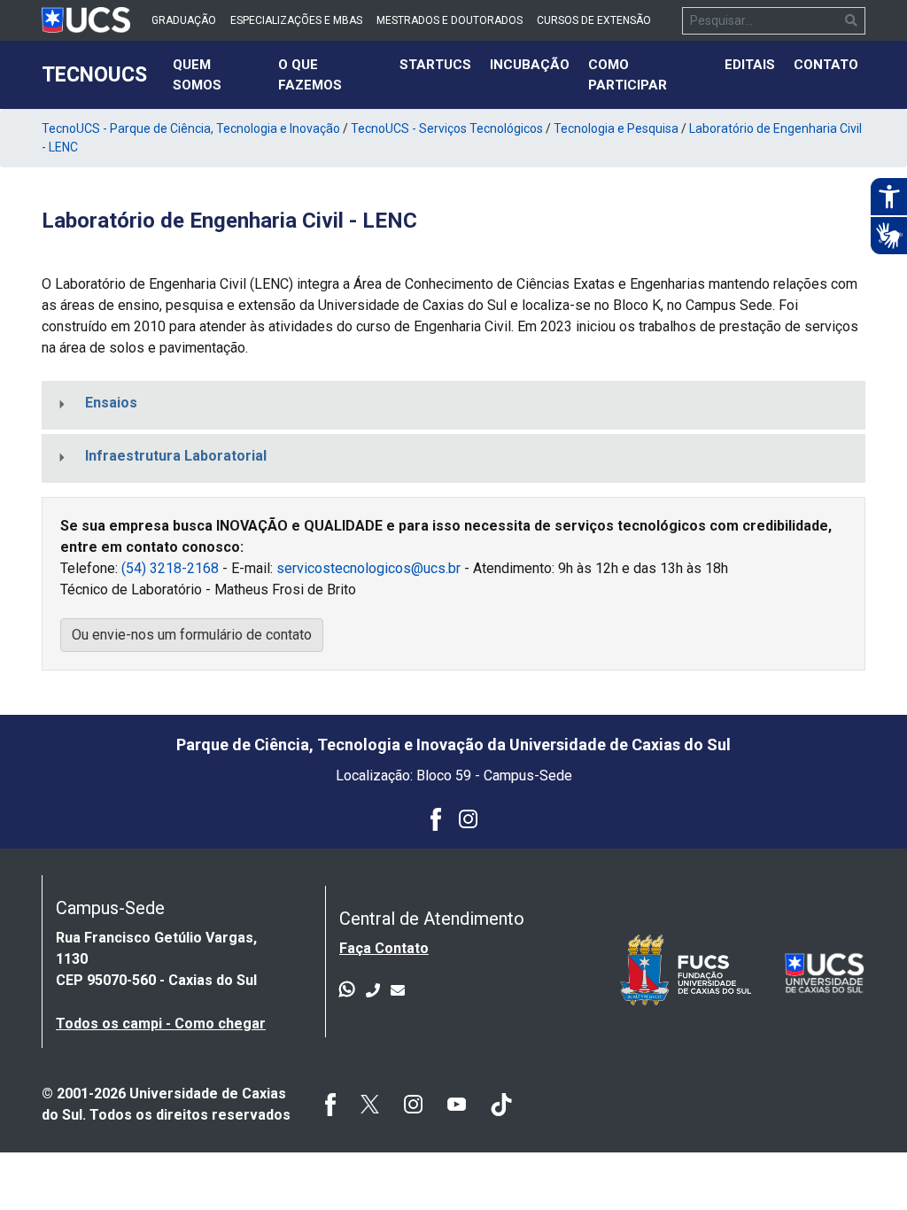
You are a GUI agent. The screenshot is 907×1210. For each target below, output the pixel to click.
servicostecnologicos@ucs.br (368, 568)
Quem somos (220, 75)
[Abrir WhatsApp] (862, 1165)
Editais (750, 65)
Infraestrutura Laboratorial (176, 455)
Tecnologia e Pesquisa (616, 128)
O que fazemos (310, 75)
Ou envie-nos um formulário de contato (192, 634)
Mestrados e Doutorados (449, 20)
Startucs (435, 65)
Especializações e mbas (296, 20)
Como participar (627, 75)
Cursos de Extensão (594, 20)
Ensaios (111, 402)
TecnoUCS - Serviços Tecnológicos (447, 128)
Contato (826, 65)
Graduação (183, 20)
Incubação (530, 65)
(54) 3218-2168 (170, 568)
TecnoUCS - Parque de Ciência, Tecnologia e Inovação (191, 128)
